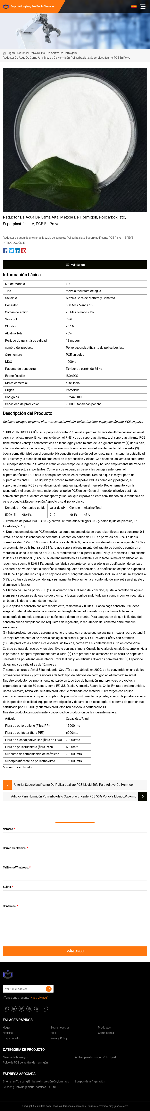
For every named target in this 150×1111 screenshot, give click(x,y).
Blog (53, 1032)
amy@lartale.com (118, 1106)
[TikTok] (45, 1009)
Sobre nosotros (60, 1027)
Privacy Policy (59, 1038)
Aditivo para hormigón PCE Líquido (96, 1057)
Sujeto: (8, 886)
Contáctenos (106, 1032)
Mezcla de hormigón (15, 1057)
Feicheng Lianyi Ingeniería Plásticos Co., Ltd (29, 1087)
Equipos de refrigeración (90, 1081)
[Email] (49, 989)
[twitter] (21, 1009)
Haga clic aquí (39, 997)
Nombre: (9, 829)
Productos (22, 53)
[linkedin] (14, 1009)
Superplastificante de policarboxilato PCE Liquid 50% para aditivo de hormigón (79, 785)
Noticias (8, 1032)
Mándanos (78, 265)
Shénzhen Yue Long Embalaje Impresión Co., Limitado (36, 1081)
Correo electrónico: (15, 848)
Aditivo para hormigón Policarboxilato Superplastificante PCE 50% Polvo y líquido (67, 796)
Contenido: (10, 906)
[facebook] (6, 1009)
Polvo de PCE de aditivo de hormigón (53, 53)
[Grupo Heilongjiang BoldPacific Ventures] (22, 974)
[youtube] (29, 1009)
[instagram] (37, 1009)
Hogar (10, 53)
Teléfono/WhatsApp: (17, 867)
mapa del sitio (11, 1038)
